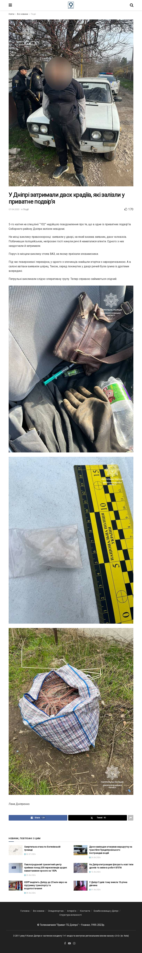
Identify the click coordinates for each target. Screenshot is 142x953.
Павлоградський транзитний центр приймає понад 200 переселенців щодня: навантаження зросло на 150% (45, 867)
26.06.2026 (95, 857)
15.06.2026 (95, 872)
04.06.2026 (31, 893)
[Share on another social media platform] (130, 818)
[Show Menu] (10, 5)
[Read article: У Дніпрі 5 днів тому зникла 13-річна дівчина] (80, 886)
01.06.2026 (95, 890)
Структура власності (70, 915)
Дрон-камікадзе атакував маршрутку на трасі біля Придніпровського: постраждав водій (110, 849)
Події (33, 14)
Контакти (85, 911)
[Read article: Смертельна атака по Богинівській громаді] (16, 850)
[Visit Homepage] (71, 5)
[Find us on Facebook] (65, 943)
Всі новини (22, 14)
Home (11, 14)
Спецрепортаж (56, 911)
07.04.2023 (14, 209)
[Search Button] (131, 5)
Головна (24, 911)
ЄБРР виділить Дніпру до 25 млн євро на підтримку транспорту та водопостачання (45, 885)
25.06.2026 (31, 875)
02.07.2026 (31, 854)
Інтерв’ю (71, 911)
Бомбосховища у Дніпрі (106, 911)
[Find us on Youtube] (69, 943)
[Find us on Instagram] (74, 943)
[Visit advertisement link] (71, 828)
